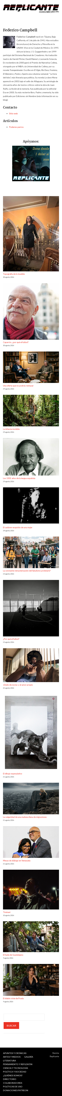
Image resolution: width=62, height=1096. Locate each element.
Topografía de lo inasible (14, 274)
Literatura (9, 1060)
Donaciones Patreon (15, 1090)
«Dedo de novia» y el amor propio (18, 685)
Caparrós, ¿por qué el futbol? (16, 342)
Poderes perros (16, 127)
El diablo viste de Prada (13, 998)
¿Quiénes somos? (12, 1075)
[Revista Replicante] (31, 9)
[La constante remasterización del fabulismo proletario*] (31, 553)
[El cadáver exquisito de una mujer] (31, 506)
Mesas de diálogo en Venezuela (16, 860)
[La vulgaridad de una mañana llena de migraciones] (31, 799)
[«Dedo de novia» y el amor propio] (31, 665)
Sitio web (13, 113)
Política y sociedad (14, 1071)
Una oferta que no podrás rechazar (18, 385)
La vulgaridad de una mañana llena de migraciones (25, 817)
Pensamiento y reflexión (17, 1064)
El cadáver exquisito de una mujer (17, 527)
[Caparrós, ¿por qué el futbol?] (31, 312)
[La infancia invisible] (31, 411)
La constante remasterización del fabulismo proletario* (27, 570)
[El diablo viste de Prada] (31, 980)
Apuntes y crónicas (14, 1053)
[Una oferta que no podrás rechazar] (31, 368)
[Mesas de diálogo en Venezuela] (31, 842)
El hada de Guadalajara (13, 955)
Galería (28, 1056)
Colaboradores (12, 1083)
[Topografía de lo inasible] (31, 234)
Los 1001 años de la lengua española (19, 478)
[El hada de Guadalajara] (31, 937)
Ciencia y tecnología (15, 1068)
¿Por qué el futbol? (11, 639)
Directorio (9, 1079)
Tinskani (6, 912)
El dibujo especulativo (12, 773)
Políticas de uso (12, 1086)
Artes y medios (11, 1056)
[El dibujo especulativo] (31, 733)
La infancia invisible (11, 429)
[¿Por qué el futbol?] (31, 608)
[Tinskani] (31, 890)
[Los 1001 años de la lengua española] (31, 457)
